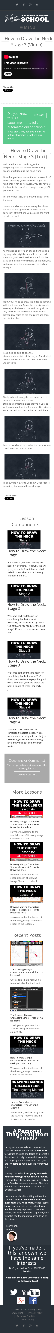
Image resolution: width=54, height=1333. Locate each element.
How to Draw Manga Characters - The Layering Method (24, 1105)
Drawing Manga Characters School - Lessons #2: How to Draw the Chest (24, 867)
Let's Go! (39, 115)
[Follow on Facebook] (24, 4)
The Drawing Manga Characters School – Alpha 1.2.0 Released (26, 972)
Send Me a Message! (27, 774)
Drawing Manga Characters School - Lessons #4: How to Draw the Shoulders (24, 824)
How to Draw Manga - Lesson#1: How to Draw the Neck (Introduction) (24, 1060)
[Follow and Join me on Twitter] (15, 1290)
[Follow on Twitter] (17, 4)
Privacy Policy (35, 1312)
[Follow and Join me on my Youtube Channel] (33, 1290)
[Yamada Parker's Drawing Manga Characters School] (27, 18)
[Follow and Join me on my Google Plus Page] (23, 1298)
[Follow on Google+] (30, 4)
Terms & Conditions (27, 1316)
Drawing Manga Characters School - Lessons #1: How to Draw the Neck (24, 909)
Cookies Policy (27, 1319)
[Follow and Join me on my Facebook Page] (33, 1298)
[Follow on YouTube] (37, 4)
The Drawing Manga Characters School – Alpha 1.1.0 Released (26, 1018)
